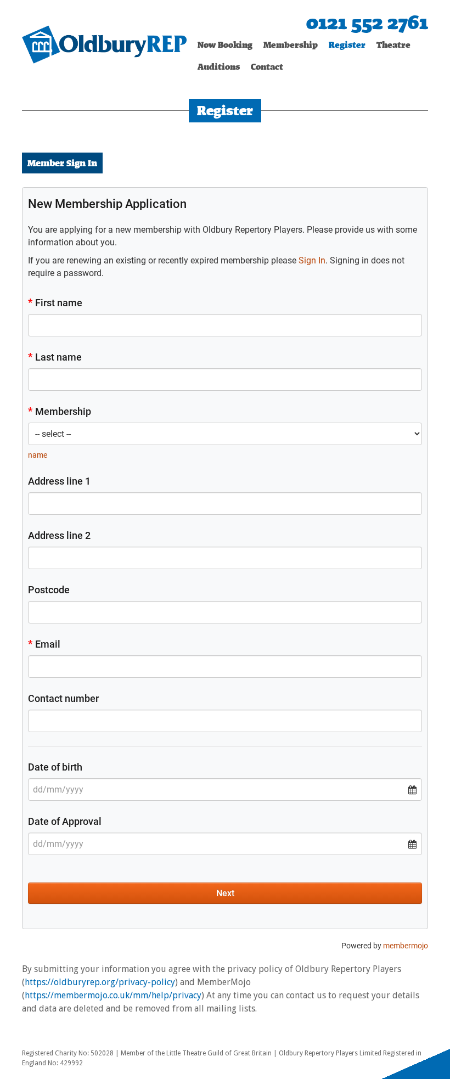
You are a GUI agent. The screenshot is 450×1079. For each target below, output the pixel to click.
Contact (267, 66)
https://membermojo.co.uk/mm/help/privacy (113, 995)
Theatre (393, 44)
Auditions (219, 66)
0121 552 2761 (367, 22)
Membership (290, 44)
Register (347, 44)
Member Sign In (62, 163)
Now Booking (225, 44)
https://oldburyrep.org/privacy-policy (100, 982)
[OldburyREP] (104, 43)
